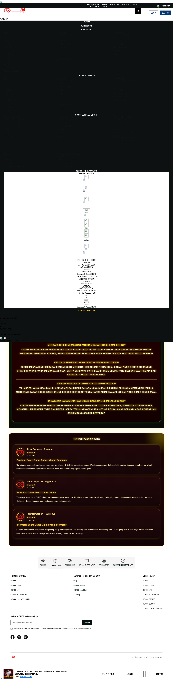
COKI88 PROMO (149, 599)
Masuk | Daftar (92, 5)
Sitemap (76, 595)
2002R (86, 300)
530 (86, 295)
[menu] (86, 166)
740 (86, 298)
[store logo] (14, 13)
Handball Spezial (86, 279)
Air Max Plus (86, 267)
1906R (86, 302)
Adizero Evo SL (86, 288)
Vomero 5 (86, 272)
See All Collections (86, 274)
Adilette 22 (86, 284)
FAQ (75, 581)
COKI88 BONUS (149, 604)
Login (153, 13)
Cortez (86, 262)
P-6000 (87, 269)
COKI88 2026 (104, 565)
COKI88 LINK (114, 5)
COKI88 (104, 5)
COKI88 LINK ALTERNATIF (97, 6)
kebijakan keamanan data (66, 628)
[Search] (138, 11)
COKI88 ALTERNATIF (129, 5)
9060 (86, 304)
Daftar (165, 13)
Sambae (86, 286)
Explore (4, 19)
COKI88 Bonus (79, 585)
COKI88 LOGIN (6, 329)
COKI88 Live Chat (80, 590)
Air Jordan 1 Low (86, 265)
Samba (86, 281)
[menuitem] (86, 22)
